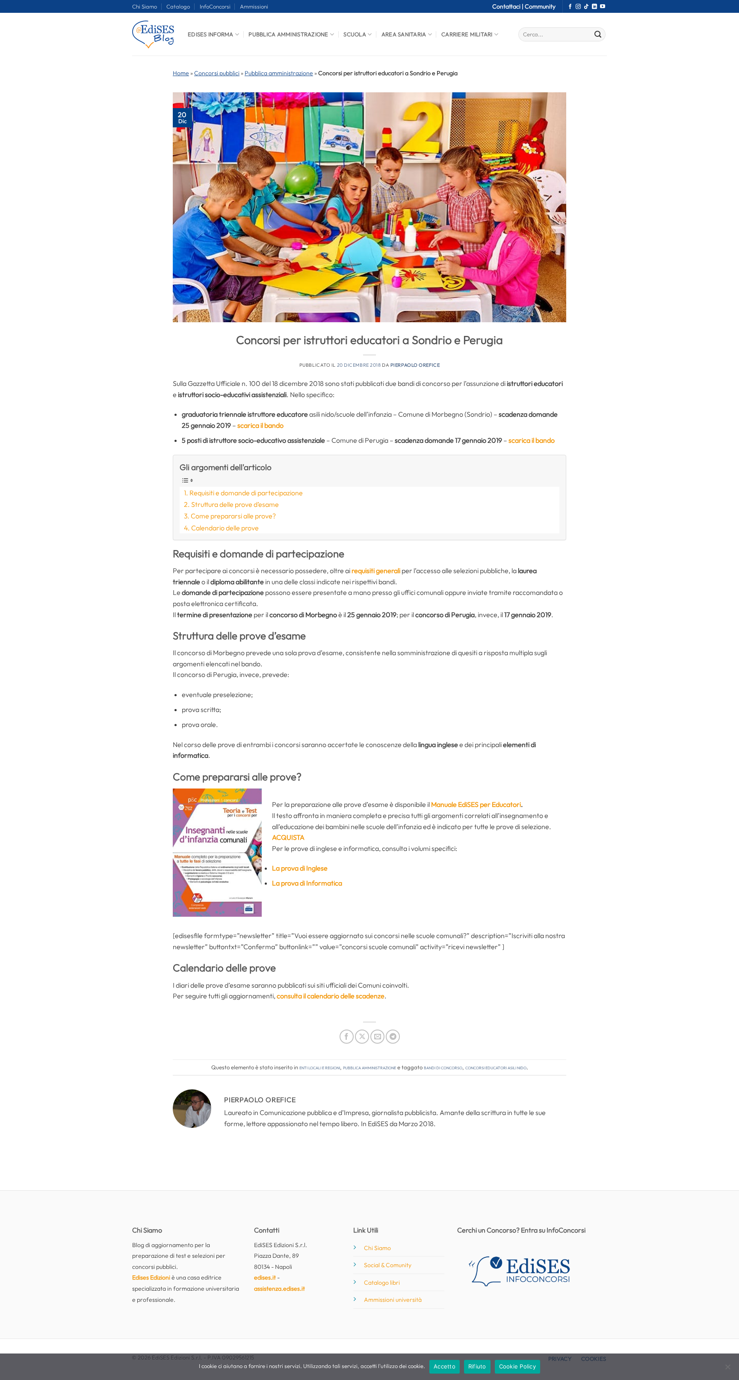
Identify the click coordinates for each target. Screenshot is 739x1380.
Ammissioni (254, 6)
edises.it (265, 1277)
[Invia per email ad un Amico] (377, 1037)
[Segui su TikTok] (586, 7)
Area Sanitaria (403, 34)
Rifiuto (477, 1366)
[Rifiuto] (727, 1369)
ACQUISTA (288, 837)
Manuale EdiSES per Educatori (476, 804)
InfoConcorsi (215, 6)
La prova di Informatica (307, 883)
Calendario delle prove (225, 528)
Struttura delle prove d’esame (235, 504)
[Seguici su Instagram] (578, 7)
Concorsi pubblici (216, 73)
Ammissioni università (393, 1299)
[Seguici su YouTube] (602, 7)
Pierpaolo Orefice (415, 365)
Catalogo (178, 6)
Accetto (444, 1366)
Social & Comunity (387, 1265)
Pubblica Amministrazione (288, 34)
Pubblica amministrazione (279, 73)
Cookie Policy (517, 1366)
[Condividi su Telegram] (393, 1037)
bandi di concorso (443, 1067)
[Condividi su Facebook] (347, 1037)
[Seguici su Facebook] (570, 7)
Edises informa (211, 34)
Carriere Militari (466, 34)
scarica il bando (260, 425)
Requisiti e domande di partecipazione (246, 492)
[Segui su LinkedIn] (594, 7)
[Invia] (598, 34)
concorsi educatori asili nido (495, 1067)
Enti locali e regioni (319, 1067)
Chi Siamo (144, 6)
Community (540, 6)
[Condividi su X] (362, 1037)
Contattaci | (508, 6)
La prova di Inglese (300, 868)
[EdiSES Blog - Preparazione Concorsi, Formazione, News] (153, 34)
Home (181, 73)
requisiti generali (376, 570)
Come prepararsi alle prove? (233, 516)
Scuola (354, 34)
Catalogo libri (382, 1282)
